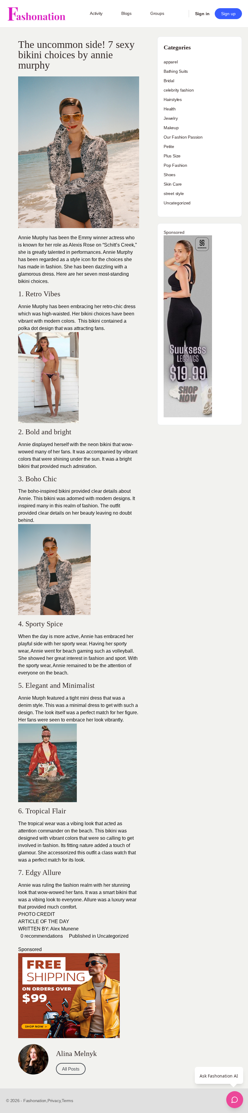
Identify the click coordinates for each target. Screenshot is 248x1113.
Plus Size (172, 155)
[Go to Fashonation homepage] (36, 14)
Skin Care (173, 184)
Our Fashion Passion (183, 137)
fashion (96, 658)
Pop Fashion (175, 165)
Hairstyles (173, 99)
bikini (111, 830)
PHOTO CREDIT (36, 914)
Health (170, 108)
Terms (67, 1100)
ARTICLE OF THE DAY (43, 921)
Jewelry (171, 118)
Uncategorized (113, 936)
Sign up (228, 13)
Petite (169, 146)
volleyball (122, 651)
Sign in (202, 13)
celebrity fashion (179, 90)
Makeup (171, 127)
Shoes (169, 174)
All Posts (71, 1068)
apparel (171, 61)
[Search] (180, 13)
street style (174, 193)
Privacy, (54, 1100)
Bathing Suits (176, 71)
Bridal (169, 80)
